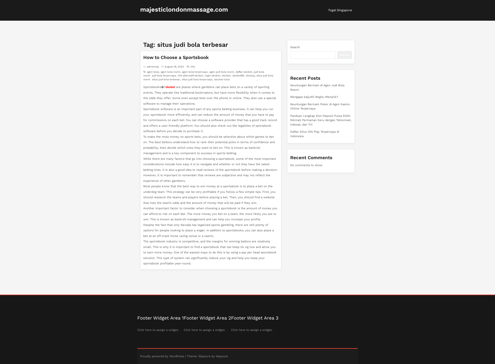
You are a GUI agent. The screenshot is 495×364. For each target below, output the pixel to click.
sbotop (250, 75)
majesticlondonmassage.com (184, 9)
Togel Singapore (340, 10)
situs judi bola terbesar (166, 79)
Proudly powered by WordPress (162, 356)
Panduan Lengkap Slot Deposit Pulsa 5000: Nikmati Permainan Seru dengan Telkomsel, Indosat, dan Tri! (321, 120)
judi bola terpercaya (164, 75)
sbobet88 (238, 75)
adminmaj (153, 66)
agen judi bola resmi (221, 71)
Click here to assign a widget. (158, 330)
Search (295, 47)
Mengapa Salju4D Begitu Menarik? (314, 97)
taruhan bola (222, 79)
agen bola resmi (170, 71)
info (192, 66)
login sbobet (212, 75)
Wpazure (204, 356)
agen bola (153, 71)
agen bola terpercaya (194, 71)
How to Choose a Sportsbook (176, 57)
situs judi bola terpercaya (197, 79)
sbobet (226, 75)
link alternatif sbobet (190, 75)
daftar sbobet (244, 71)
